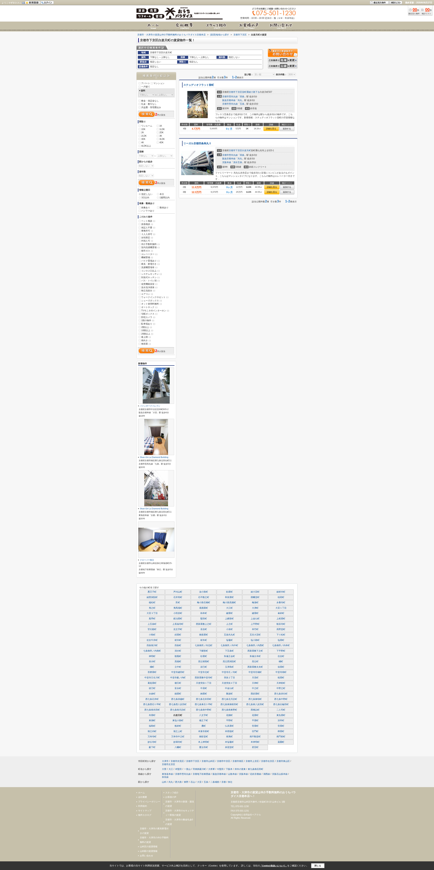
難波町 (229, 694)
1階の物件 (147, 320)
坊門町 (255, 731)
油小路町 (203, 592)
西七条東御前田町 (229, 704)
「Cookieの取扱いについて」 (273, 866)
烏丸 (240, 100)
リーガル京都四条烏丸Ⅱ (197, 143)
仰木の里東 (240, 769)
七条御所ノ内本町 (281, 645)
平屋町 (255, 720)
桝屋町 (281, 731)
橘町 (281, 661)
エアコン (147, 294)
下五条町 (229, 651)
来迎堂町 (229, 747)
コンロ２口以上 (150, 270)
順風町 (178, 656)
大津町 (255, 608)
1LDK (162, 129)
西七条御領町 (255, 699)
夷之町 (152, 608)
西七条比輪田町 (281, 704)
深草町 (281, 720)
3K (160, 136)
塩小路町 (255, 640)
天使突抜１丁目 (203, 683)
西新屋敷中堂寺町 (203, 677)
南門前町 (281, 736)
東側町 (152, 720)
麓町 (203, 726)
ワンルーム (146, 126)
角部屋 (146, 344)
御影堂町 (203, 736)
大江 (171, 769)
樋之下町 (203, 720)
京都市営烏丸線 (230, 96)
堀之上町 (177, 731)
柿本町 (203, 613)
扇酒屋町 (203, 608)
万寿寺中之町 (177, 736)
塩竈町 (229, 640)
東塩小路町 (177, 720)
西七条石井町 (152, 699)
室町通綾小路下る (251, 92)
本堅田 (178, 769)
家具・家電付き (150, 264)
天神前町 (281, 683)
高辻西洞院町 (229, 661)
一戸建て (145, 86)
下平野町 (281, 651)
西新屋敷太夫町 (255, 667)
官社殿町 (152, 629)
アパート (145, 83)
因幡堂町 (255, 597)
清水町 (178, 651)
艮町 (178, 602)
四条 (242, 96)
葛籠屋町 (152, 683)
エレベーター (149, 254)
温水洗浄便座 (149, 287)
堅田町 (203, 618)
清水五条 (237, 162)
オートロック (149, 307)
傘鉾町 (281, 613)
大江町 (229, 608)
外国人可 (147, 240)
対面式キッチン (150, 277)
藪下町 (152, 747)
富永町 (178, 688)
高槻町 (178, 661)
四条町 (178, 645)
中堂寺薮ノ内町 (178, 677)
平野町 (229, 720)
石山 (193, 782)
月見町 (255, 677)
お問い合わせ (146, 855)
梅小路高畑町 (229, 602)
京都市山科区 (208, 761)
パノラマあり (147, 210)
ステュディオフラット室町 (198, 85)
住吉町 (281, 656)
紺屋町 (178, 635)
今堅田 (220, 769)
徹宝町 (178, 683)
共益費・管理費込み (151, 107)
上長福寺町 (177, 624)
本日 (162, 194)
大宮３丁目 (152, 613)
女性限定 (147, 237)
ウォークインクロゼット (154, 297)
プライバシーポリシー (149, 801)
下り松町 (281, 635)
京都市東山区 (283, 761)
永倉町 (152, 694)
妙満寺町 (177, 742)
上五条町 (152, 624)
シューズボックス (151, 300)
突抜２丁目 (229, 677)
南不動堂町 (255, 736)
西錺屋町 (255, 694)
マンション (158, 83)
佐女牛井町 (152, 640)
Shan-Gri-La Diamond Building (154, 457)
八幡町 (178, 747)
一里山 (187, 769)
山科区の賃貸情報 (148, 846)
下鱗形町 (203, 651)
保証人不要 (148, 227)
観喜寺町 (281, 624)
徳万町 (152, 688)
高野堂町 (281, 629)
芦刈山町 (177, 592)
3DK (143, 139)
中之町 (255, 688)
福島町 (152, 726)
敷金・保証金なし (150, 100)
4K (142, 142)
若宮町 (255, 747)
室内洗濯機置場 (150, 247)
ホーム (141, 792)
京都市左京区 (168, 764)
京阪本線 (226, 162)
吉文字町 (177, 629)
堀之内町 (152, 731)
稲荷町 (281, 597)
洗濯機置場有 (149, 267)
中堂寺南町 (281, 672)
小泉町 (229, 629)
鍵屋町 (229, 613)
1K (160, 126)
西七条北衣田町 (203, 699)
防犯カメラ (148, 317)
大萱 (164, 769)
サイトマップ (144, 810)
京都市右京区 (267, 761)
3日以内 (145, 197)
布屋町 (152, 715)
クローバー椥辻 (147, 560)
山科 (164, 782)
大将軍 (211, 769)
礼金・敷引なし (149, 104)
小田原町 (177, 613)
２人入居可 (148, 234)
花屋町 (255, 715)
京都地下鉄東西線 (201, 774)
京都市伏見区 (177, 761)
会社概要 (142, 797)
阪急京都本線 (228, 100)
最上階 (146, 337)
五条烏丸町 (229, 635)
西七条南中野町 (203, 710)
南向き (146, 340)
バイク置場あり (150, 260)
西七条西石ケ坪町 (152, 704)
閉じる (317, 865)
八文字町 (203, 715)
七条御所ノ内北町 (203, 645)
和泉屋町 (229, 597)
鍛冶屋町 (177, 618)
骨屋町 (255, 726)
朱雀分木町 (255, 656)
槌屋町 (281, 677)
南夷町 (229, 736)
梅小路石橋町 (203, 602)
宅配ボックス (149, 314)
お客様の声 (170, 797)
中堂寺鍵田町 (177, 672)
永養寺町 (281, 602)
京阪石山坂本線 (280, 774)
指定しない (146, 194)
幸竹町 (255, 629)
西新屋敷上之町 (203, 624)
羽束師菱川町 (199, 769)
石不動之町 (203, 597)
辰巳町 (203, 667)
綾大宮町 (255, 592)
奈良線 (165, 777)
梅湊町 (255, 602)
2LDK (144, 136)
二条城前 (214, 782)
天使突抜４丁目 (229, 683)
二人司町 (281, 710)
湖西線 (266, 774)
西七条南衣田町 (152, 710)
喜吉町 (203, 629)
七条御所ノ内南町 (152, 651)
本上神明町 (203, 742)
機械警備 (147, 257)
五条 (242, 104)
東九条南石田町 (255, 769)
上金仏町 (255, 618)
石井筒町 (177, 597)
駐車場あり (148, 324)
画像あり (145, 207)
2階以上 (146, 327)
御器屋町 (203, 635)
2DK (161, 132)
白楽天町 (246, 150)
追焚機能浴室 (149, 284)
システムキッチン (151, 274)
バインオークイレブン (150, 406)
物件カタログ (144, 815)
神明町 (152, 656)
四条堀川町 (152, 645)
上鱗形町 (229, 618)
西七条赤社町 (281, 694)
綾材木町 (281, 592)
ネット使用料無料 (151, 304)
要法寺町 (203, 747)
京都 (223, 782)
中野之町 (281, 688)
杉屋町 (203, 656)
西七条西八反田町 (178, 704)
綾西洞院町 (152, 597)
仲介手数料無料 (150, 244)
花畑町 (229, 715)
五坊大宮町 (255, 635)
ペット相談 (148, 221)
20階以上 (147, 334)
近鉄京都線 (255, 774)
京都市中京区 (223, 761)
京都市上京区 (252, 761)
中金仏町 (229, 688)
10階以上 (147, 330)
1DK (143, 129)
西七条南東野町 (229, 710)
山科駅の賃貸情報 (148, 851)
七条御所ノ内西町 (255, 645)
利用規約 (142, 806)
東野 (186, 782)
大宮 (199, 782)
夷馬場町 (177, 608)
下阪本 (229, 769)
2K (142, 132)
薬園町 (281, 742)
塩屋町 (281, 640)
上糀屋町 (281, 618)
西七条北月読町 (229, 699)
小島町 (152, 635)
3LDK (162, 139)
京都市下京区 (235, 92)
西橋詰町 (255, 710)
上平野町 (255, 624)
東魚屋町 (281, 715)
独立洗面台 (148, 290)
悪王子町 (152, 592)
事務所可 (147, 230)
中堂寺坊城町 (255, 672)
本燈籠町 (229, 731)
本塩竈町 (229, 742)
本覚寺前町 (203, 731)
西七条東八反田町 (255, 704)
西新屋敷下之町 (255, 651)
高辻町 (255, 661)
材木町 (178, 640)
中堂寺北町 (203, 672)
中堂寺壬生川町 (152, 677)
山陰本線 (232, 774)
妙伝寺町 (152, 742)
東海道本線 (167, 774)
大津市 (165, 761)
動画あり (164, 207)
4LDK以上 (146, 146)
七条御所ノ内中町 (229, 645)
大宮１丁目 (281, 608)
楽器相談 (147, 224)
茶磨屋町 (152, 672)
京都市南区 (237, 761)
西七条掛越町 (177, 699)
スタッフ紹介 (172, 792)
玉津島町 (229, 667)
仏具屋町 (229, 726)
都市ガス (147, 250)
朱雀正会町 (229, 656)
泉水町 (152, 661)
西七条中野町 (281, 699)
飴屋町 (229, 592)
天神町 (255, 683)
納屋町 (203, 694)
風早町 (152, 618)
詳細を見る (271, 128)
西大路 (178, 782)
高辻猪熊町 (203, 661)
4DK (161, 142)
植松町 (152, 602)
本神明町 (255, 742)
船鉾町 (178, 726)
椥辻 (230, 782)
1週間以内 (165, 197)
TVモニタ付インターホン (155, 310)
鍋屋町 (178, 694)
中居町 (203, 688)
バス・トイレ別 (150, 280)
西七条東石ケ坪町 (203, 704)
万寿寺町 (152, 736)
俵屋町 (281, 667)
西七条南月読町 (178, 710)
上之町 (229, 624)
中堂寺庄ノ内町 (229, 672)
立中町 (178, 667)
